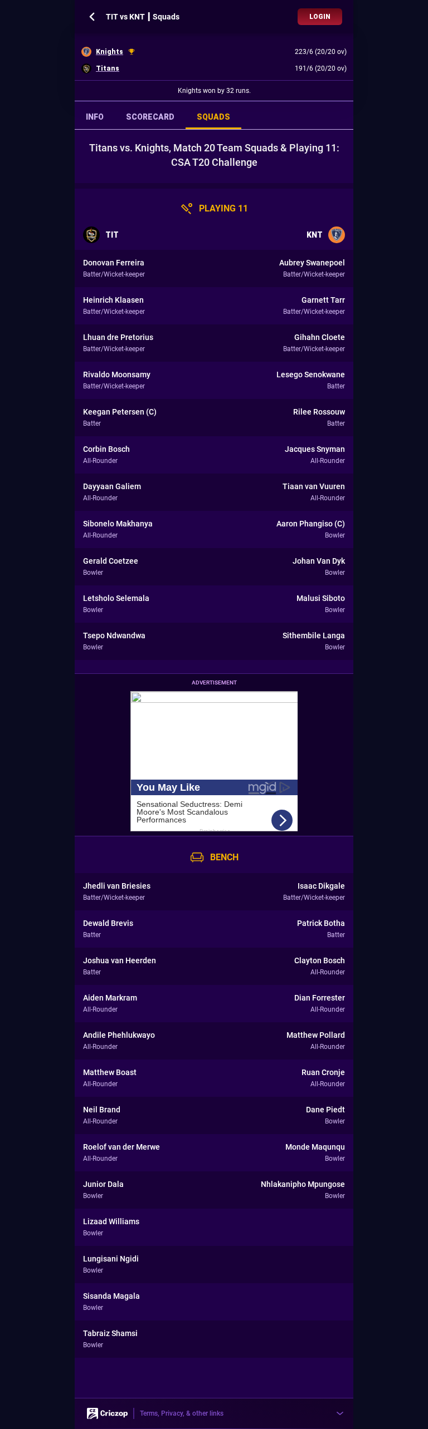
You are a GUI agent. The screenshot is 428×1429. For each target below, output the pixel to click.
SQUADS (213, 116)
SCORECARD (150, 116)
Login (319, 17)
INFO (95, 116)
